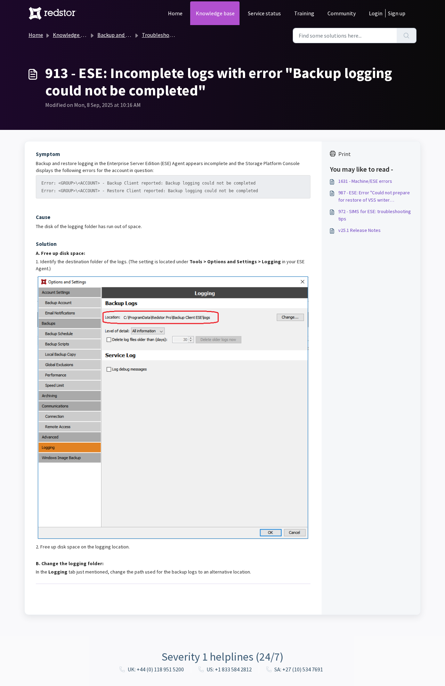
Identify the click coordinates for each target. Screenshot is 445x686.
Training (304, 13)
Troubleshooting (162, 34)
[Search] (406, 35)
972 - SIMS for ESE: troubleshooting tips (374, 215)
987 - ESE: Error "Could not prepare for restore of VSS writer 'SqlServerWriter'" (374, 196)
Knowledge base (215, 13)
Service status (264, 13)
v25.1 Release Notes (359, 230)
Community (341, 13)
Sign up (396, 13)
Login (375, 13)
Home (175, 13)
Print (344, 153)
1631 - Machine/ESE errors (365, 181)
